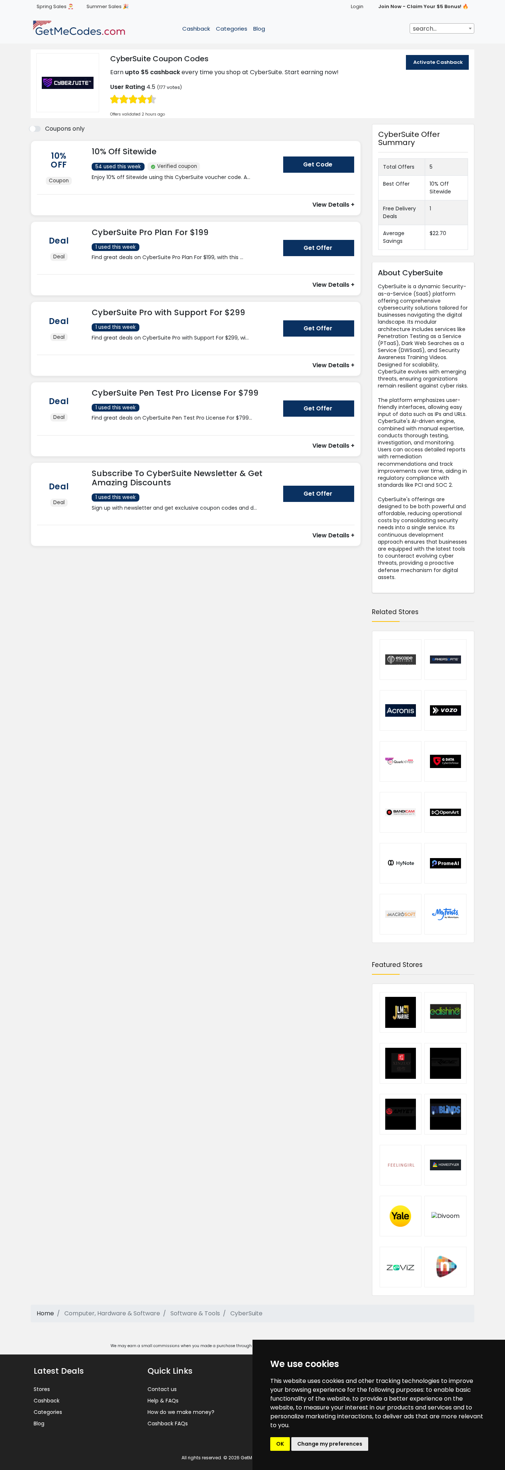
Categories (231, 28)
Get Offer (318, 248)
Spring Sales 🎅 (55, 6)
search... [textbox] (425, 28)
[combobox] (442, 28)
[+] (184, 184)
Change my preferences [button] (329, 1443)
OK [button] (280, 1443)
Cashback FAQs (168, 1423)
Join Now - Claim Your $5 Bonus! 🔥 (423, 6)
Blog (259, 28)
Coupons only (65, 128)
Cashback (196, 28)
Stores (42, 1389)
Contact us (162, 1389)
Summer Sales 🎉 (108, 6)
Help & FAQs (163, 1400)
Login (357, 6)
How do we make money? (181, 1412)
